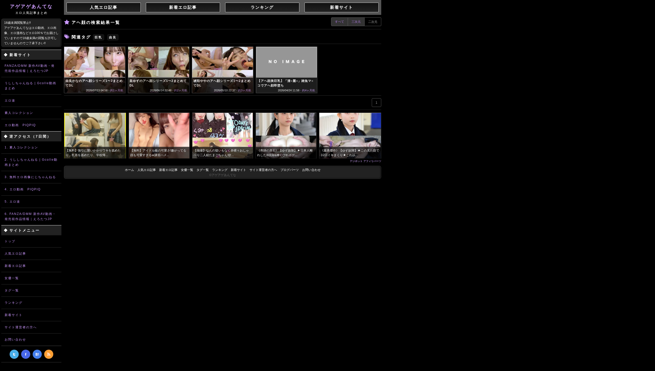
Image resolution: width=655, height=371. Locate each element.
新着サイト (14, 315)
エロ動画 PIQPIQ (20, 125)
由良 (113, 37)
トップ (10, 241)
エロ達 (10, 100)
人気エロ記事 (15, 253)
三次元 (356, 22)
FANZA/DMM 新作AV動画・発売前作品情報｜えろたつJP (30, 68)
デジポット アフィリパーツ (365, 160)
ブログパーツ (289, 170)
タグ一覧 (12, 290)
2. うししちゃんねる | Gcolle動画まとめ (31, 162)
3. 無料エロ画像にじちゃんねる (30, 177)
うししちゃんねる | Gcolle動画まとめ (30, 85)
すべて (339, 22)
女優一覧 (12, 278)
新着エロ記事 (15, 266)
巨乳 (98, 37)
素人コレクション (19, 113)
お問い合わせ (15, 339)
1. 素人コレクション (21, 147)
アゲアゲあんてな (31, 9)
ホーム (129, 170)
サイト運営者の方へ (21, 327)
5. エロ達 (12, 201)
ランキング (14, 302)
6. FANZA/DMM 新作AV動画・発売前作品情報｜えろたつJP (30, 216)
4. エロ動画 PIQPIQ (23, 189)
